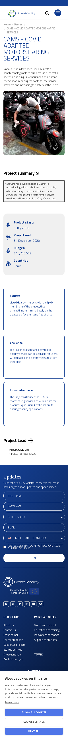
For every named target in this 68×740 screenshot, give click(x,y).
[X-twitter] (13, 604)
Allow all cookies (34, 712)
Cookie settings (34, 721)
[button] (47, 13)
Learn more (12, 702)
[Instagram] (27, 604)
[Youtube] (33, 604)
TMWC (38, 654)
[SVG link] (21, 13)
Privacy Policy (22, 548)
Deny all (34, 731)
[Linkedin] (20, 604)
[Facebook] (6, 604)
